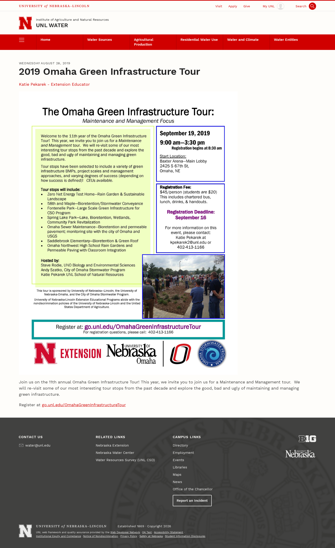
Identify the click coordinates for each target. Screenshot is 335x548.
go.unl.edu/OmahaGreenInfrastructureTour (84, 404)
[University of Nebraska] (300, 454)
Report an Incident (192, 501)
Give (246, 6)
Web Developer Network (125, 532)
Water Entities (286, 40)
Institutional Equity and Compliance (58, 536)
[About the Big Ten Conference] (307, 438)
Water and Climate (243, 40)
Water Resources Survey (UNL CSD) (125, 460)
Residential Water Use (199, 40)
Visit (218, 6)
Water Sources (99, 40)
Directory (180, 445)
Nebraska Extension (112, 445)
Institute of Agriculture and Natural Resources (72, 19)
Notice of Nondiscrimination (100, 536)
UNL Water (52, 25)
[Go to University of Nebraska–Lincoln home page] (25, 23)
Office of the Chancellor (193, 489)
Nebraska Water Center (115, 453)
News (177, 482)
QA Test (147, 532)
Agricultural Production (143, 42)
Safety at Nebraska (151, 536)
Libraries (180, 467)
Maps (177, 475)
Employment (183, 453)
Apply (232, 6)
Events (178, 460)
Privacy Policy (128, 536)
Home (45, 40)
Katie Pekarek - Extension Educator (54, 84)
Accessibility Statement (168, 532)
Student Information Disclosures (185, 536)
